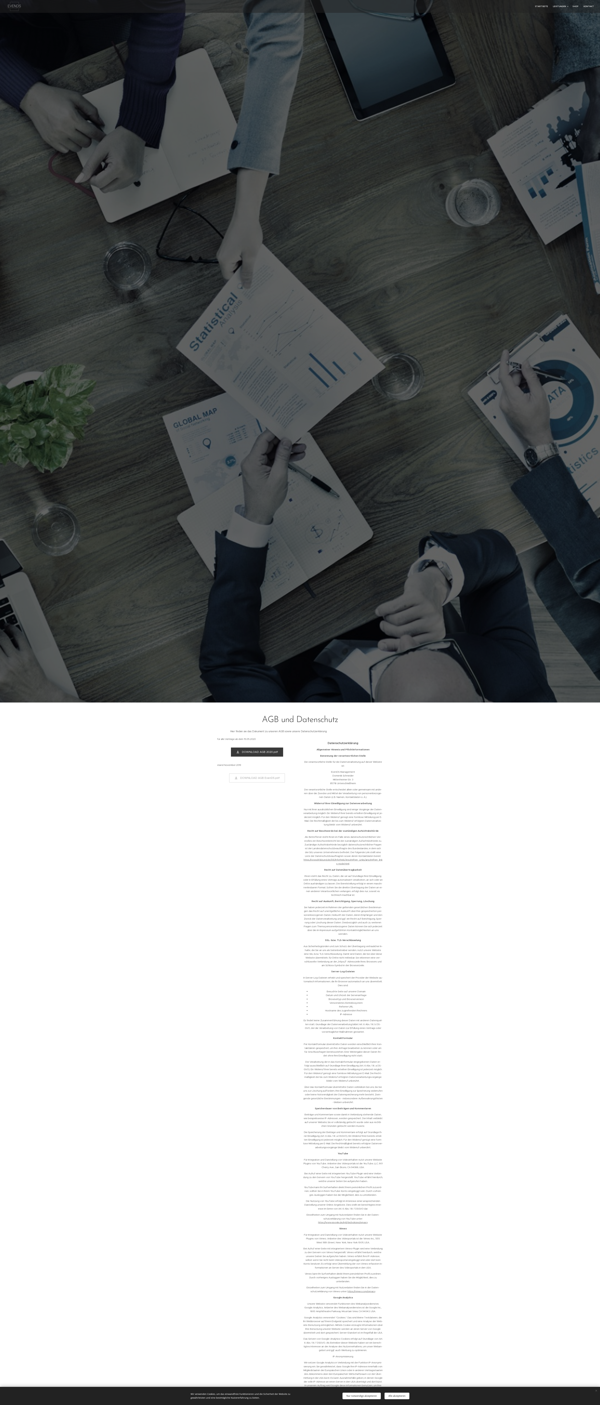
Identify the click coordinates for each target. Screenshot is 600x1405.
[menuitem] (542, 6)
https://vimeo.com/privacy (361, 1291)
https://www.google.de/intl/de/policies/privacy (343, 1222)
